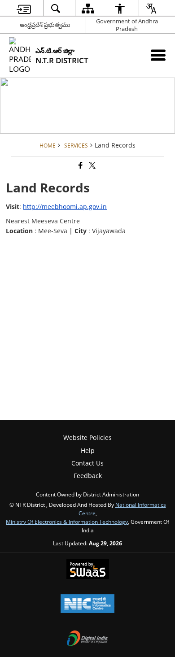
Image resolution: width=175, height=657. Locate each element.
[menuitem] (23, 8)
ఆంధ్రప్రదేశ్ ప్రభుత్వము (45, 25)
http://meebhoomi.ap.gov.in (65, 206)
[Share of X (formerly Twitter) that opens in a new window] (91, 165)
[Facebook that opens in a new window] (80, 165)
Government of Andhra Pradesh (127, 25)
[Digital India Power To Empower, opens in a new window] (87, 639)
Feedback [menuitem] (88, 475)
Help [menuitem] (88, 450)
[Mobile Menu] (158, 55)
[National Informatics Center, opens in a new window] (87, 604)
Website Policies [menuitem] (87, 437)
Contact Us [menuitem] (87, 463)
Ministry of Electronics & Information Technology (67, 521)
